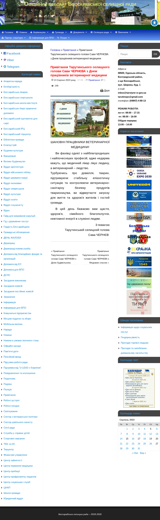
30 (133, 448)
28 (121, 448)
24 (139, 443)
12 (150, 434)
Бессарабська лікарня (16, 92)
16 (133, 438)
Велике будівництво (14, 161)
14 (121, 438)
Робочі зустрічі (11, 400)
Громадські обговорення (17, 232)
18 (144, 438)
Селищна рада (101, 32)
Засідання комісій (13, 286)
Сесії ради (9, 427)
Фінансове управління (15, 455)
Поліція (8, 389)
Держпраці (9, 243)
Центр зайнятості (13, 460)
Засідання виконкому (15, 280)
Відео (7, 210)
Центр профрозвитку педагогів (20, 476)
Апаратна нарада (13, 81)
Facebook (13, 53)
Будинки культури (13, 150)
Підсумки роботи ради (16, 362)
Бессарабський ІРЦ (14, 128)
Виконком (123, 32)
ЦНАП (7, 487)
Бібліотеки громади (14, 139)
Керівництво (39, 32)
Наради (8, 329)
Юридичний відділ (13, 498)
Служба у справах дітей (17, 433)
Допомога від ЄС (13, 264)
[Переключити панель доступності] (154, 22)
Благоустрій (10, 145)
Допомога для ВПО (14, 269)
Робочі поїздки (11, 405)
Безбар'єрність (12, 86)
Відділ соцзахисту (13, 205)
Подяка (8, 384)
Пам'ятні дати (11, 351)
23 (133, 443)
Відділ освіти (11, 199)
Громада (59, 32)
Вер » (143, 453)
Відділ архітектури (13, 166)
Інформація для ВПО (43, 37)
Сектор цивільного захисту (18, 422)
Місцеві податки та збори (17, 318)
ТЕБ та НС (9, 444)
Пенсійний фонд (12, 356)
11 (144, 434)
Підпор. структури (14, 37)
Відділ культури (12, 194)
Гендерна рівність (130, 337)
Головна (9, 32)
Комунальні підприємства (17, 313)
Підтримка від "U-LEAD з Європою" (22, 367)
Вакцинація (10, 156)
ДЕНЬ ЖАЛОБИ (12, 237)
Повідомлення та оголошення (19, 373)
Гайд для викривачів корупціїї (19, 216)
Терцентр (9, 449)
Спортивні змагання (14, 438)
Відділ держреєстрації (16, 177)
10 (139, 434)
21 (121, 443)
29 (127, 448)
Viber (10, 60)
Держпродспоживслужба (17, 248)
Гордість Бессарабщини (16, 226)
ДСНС (7, 275)
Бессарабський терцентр (17, 134)
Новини (23, 32)
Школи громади (12, 493)
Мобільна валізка (13, 324)
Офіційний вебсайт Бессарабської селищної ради (80, 4)
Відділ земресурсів (14, 188)
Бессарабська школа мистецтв (20, 103)
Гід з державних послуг (16, 221)
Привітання (69, 50)
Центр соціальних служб (17, 482)
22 (127, 443)
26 (150, 443)
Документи (78, 32)
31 (139, 448)
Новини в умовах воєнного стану (21, 340)
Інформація (10, 302)
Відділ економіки (12, 183)
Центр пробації (12, 471)
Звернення (9, 296)
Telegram (12, 66)
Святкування (11, 411)
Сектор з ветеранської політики (20, 416)
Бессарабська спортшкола (18, 97)
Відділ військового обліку (17, 172)
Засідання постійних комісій (18, 291)
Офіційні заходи (12, 346)
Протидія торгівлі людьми (134, 342)
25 (144, 443)
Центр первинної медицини (18, 465)
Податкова (9, 378)
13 (157, 434)
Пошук (63, 37)
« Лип (135, 453)
